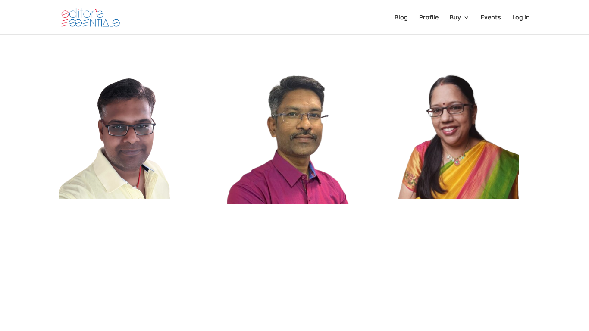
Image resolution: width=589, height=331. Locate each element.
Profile (429, 17)
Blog (401, 17)
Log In (521, 17)
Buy (455, 17)
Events (491, 17)
